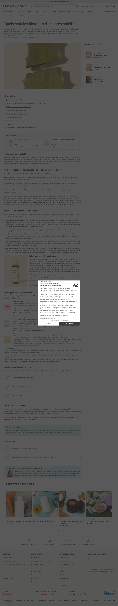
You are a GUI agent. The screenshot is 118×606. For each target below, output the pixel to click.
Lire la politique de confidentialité (48, 318)
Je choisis (48, 323)
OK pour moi (69, 323)
